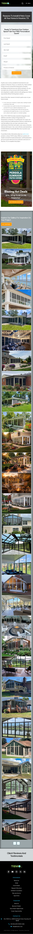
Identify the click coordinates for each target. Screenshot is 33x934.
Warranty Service (16, 893)
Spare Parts (16, 895)
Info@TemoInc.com (17, 926)
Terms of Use (27, 930)
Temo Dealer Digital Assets (16, 908)
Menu (29, 3)
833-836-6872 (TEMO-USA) (17, 924)
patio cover (26, 134)
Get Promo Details (16, 202)
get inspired (6, 224)
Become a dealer (16, 906)
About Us (16, 903)
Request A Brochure (17, 888)
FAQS (16, 883)
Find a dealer (16, 885)
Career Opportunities (16, 911)
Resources (16, 880)
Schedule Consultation (16, 890)
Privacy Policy (21, 930)
